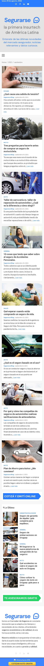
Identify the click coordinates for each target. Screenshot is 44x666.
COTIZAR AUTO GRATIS (22, 664)
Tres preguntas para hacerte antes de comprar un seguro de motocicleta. (22, 128)
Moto (6, 142)
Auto (6, 197)
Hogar (6, 91)
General (7, 251)
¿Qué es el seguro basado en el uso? (22, 346)
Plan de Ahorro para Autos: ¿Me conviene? (22, 451)
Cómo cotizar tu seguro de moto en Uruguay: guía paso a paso (10, 580)
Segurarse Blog (9, 97)
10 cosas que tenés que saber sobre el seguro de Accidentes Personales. (22, 237)
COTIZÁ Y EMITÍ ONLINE (20, 496)
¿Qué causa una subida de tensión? (22, 77)
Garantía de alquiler (28, 513)
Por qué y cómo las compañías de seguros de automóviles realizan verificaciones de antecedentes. (22, 394)
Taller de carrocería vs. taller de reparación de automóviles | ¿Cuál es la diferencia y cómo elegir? (22, 183)
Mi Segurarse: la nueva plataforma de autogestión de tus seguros (10, 550)
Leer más (30, 166)
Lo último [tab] (9, 507)
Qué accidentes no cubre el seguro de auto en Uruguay (10, 565)
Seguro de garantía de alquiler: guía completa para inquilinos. (10, 519)
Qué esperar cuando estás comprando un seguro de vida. (22, 294)
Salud (6, 308)
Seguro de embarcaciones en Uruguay (10, 534)
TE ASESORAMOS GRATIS (20, 598)
